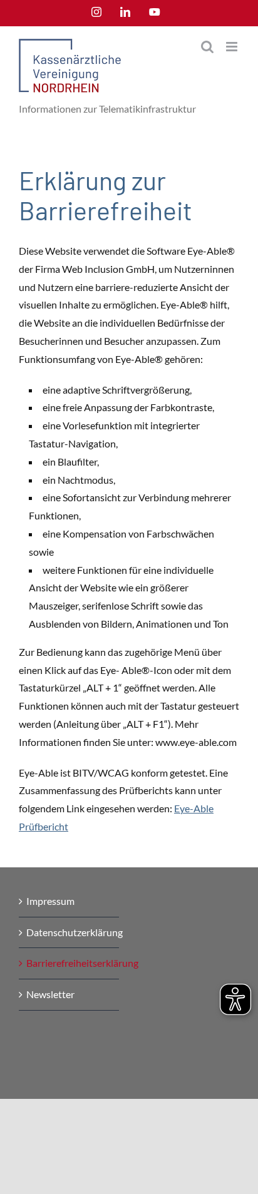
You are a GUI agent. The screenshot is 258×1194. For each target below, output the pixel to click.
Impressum (50, 901)
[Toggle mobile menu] (232, 46)
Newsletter (50, 994)
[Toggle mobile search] (207, 46)
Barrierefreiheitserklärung (69, 963)
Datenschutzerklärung (69, 932)
